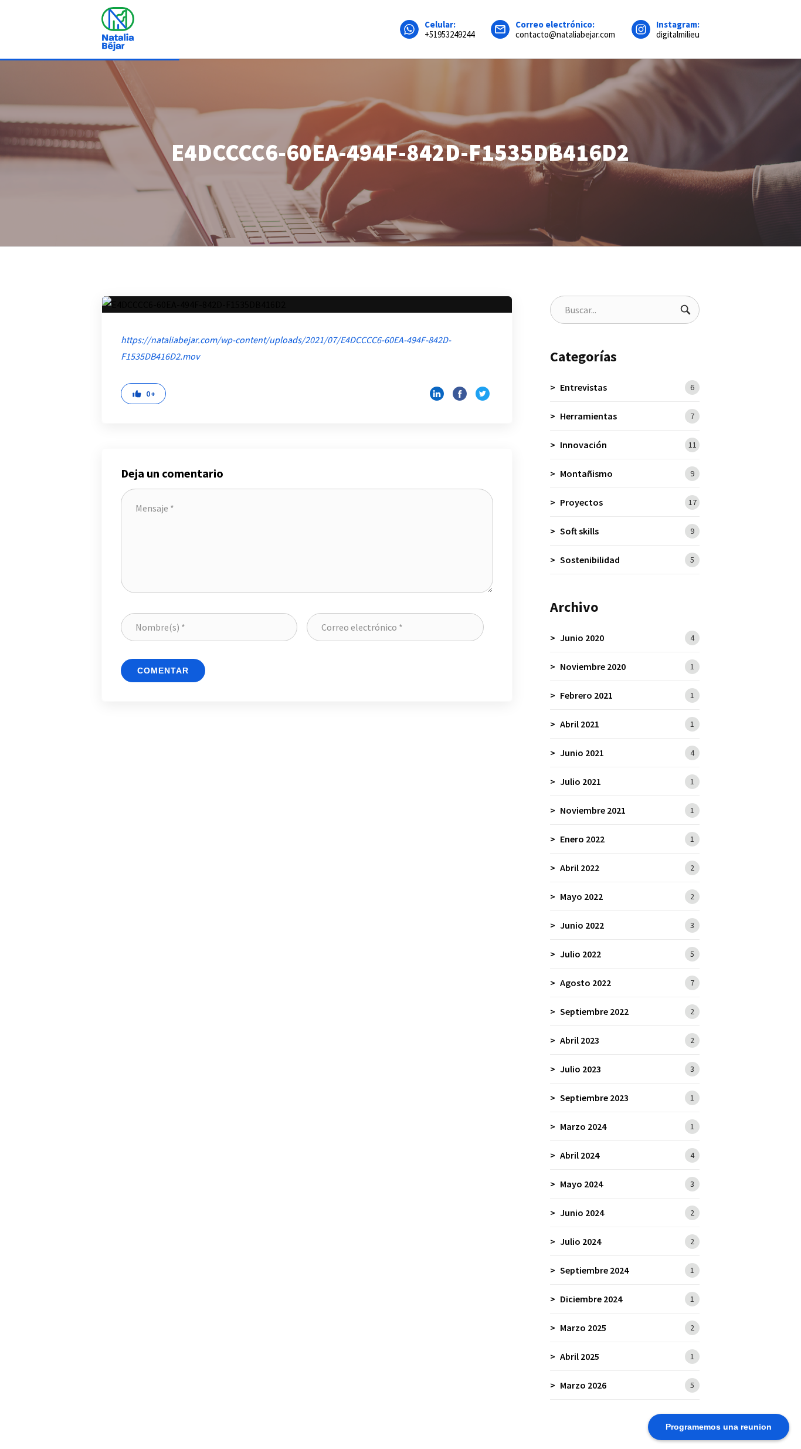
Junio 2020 (627, 638)
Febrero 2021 (627, 695)
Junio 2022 (627, 925)
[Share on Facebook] (459, 393)
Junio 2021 (627, 753)
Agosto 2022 (627, 982)
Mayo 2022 (627, 896)
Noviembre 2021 (627, 810)
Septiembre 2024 (627, 1270)
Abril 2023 (627, 1040)
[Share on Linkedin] (436, 393)
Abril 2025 (627, 1356)
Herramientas (627, 416)
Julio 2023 (627, 1069)
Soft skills (627, 531)
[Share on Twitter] (482, 393)
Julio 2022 (627, 954)
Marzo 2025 (627, 1327)
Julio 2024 (627, 1241)
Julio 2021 (627, 781)
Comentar (163, 670)
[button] (143, 393)
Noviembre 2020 (627, 666)
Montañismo (627, 473)
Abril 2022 (627, 868)
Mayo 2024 (627, 1184)
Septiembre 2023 (627, 1097)
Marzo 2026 (627, 1385)
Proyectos (628, 502)
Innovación (628, 445)
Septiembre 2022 (627, 1011)
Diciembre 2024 (627, 1299)
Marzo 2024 (627, 1126)
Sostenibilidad (627, 560)
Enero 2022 (627, 839)
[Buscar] (685, 310)
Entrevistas (627, 387)
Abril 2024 (627, 1155)
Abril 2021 (627, 724)
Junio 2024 (627, 1212)
